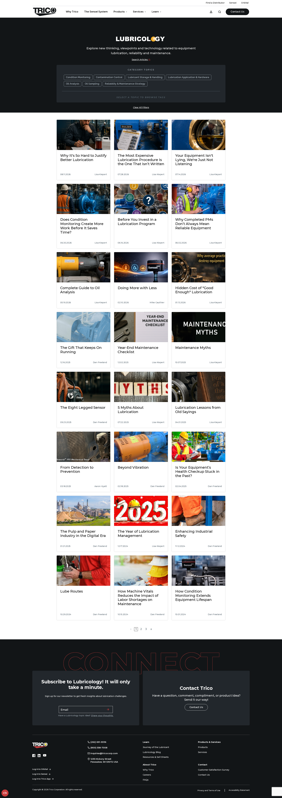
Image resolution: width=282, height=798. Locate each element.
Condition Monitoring (78, 77)
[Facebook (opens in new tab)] (33, 755)
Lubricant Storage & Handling (145, 77)
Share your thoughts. (102, 715)
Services (138, 11)
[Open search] (219, 12)
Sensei (232, 2)
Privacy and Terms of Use (209, 790)
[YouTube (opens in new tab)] (44, 755)
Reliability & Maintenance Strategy (125, 83)
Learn (155, 11)
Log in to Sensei (39, 774)
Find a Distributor (215, 2)
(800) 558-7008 (98, 747)
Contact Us (237, 11)
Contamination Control (109, 77)
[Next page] (151, 629)
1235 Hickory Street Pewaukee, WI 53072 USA (104, 760)
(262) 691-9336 (98, 742)
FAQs (145, 779)
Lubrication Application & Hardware (188, 77)
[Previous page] (131, 629)
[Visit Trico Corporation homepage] (44, 745)
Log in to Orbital (40, 769)
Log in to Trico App (41, 779)
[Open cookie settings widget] (5, 793)
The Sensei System (96, 11)
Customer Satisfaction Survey (213, 769)
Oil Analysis (72, 83)
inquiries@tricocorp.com (104, 753)
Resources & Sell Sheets (156, 757)
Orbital (245, 2)
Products (119, 11)
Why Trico (72, 11)
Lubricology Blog (152, 752)
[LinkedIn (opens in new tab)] (39, 755)
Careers (147, 774)
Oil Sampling (92, 83)
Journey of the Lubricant (156, 747)
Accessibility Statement (239, 790)
